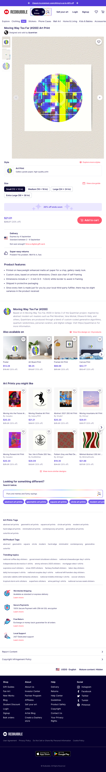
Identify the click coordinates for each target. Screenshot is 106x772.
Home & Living (70, 21)
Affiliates (29, 700)
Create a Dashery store (33, 719)
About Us (29, 687)
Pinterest (86, 704)
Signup (6, 713)
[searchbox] (53, 493)
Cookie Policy (78, 740)
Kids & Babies (86, 21)
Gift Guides (8, 687)
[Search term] (47, 11)
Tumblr (85, 700)
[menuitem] (6, 21)
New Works (8, 695)
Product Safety (58, 704)
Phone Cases (44, 21)
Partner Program (33, 695)
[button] (53, 3)
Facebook (86, 691)
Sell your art (31, 704)
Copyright (56, 708)
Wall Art (57, 21)
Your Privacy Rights (57, 719)
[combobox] (41, 11)
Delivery (55, 687)
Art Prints (8, 520)
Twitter (85, 695)
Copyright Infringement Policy (16, 659)
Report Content (9, 651)
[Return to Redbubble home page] (15, 12)
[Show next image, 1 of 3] (99, 97)
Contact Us (56, 713)
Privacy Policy (25, 740)
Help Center (57, 695)
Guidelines (56, 700)
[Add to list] (99, 42)
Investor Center (32, 691)
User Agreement (10, 740)
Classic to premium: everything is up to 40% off (53, 3)
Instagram (86, 687)
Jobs (27, 708)
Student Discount (11, 704)
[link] (13, 502)
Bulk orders (8, 717)
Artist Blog (30, 713)
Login (6, 708)
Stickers (32, 21)
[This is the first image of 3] (16, 97)
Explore (6, 21)
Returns (54, 691)
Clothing (18, 21)
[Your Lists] (96, 12)
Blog (5, 700)
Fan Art (6, 691)
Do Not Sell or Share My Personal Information (52, 740)
